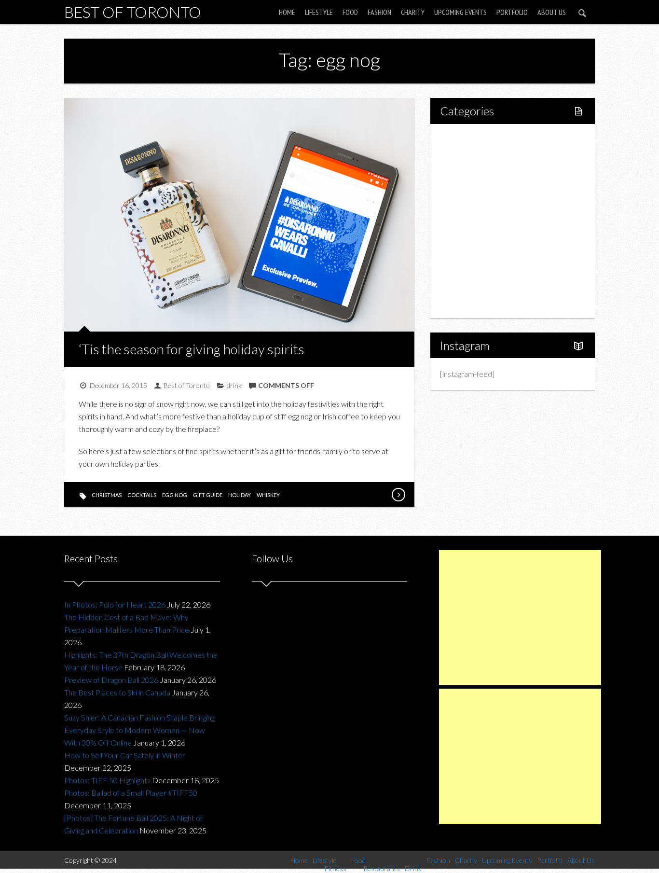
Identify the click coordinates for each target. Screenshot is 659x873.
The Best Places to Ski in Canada (117, 692)
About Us (551, 12)
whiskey (268, 495)
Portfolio (512, 12)
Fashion (379, 12)
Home (287, 12)
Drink (469, 220)
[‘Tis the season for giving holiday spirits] (398, 494)
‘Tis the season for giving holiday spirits (191, 349)
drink (234, 385)
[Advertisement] (520, 617)
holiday (239, 495)
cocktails (141, 495)
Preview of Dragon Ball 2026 (111, 679)
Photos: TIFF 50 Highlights (107, 780)
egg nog (174, 495)
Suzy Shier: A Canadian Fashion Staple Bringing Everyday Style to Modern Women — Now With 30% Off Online (139, 730)
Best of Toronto (132, 11)
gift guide (207, 495)
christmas (107, 495)
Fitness (472, 171)
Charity (413, 12)
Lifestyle (319, 12)
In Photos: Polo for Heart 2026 (114, 604)
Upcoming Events (460, 12)
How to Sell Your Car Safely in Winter (124, 755)
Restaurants (480, 204)
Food (350, 12)
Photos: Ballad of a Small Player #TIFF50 (130, 792)
